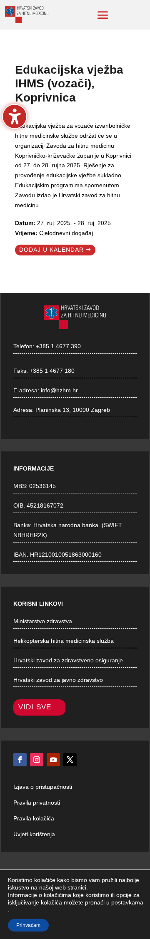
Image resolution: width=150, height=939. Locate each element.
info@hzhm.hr (59, 390)
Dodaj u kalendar (51, 249)
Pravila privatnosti (36, 802)
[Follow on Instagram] (36, 759)
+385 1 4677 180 (52, 370)
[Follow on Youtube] (53, 759)
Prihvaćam (28, 925)
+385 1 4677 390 (58, 346)
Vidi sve (34, 707)
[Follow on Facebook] (20, 759)
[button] (103, 15)
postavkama (127, 902)
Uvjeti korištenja (34, 834)
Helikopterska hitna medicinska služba (63, 640)
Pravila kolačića (33, 818)
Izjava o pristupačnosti (42, 786)
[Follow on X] (70, 759)
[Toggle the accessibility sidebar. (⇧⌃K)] (14, 116)
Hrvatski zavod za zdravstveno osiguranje (68, 660)
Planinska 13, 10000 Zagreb (72, 409)
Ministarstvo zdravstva (42, 621)
